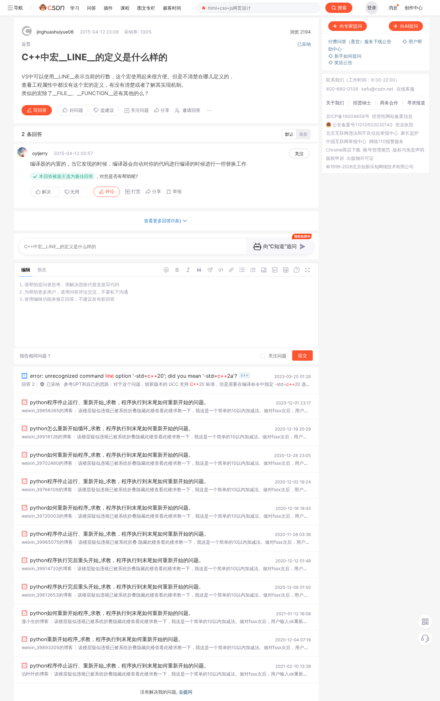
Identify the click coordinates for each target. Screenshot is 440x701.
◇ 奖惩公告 (340, 62)
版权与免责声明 (408, 149)
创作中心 (414, 7)
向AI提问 (409, 26)
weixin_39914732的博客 (47, 568)
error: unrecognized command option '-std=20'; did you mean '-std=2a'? (133, 376)
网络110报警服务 (386, 141)
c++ (244, 375)
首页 (26, 44)
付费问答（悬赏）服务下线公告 (360, 41)
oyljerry (40, 153)
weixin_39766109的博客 (47, 489)
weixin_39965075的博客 (47, 542)
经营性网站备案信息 (392, 116)
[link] (26, 44)
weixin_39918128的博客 (47, 436)
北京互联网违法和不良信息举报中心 (362, 133)
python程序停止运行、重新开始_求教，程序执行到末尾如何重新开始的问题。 (119, 402)
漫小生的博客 (35, 621)
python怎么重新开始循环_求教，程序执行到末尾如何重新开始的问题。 (112, 428)
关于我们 (335, 102)
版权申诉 (335, 158)
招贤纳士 (362, 102)
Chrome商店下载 (343, 149)
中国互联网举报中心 (346, 141)
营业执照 (404, 124)
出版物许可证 (360, 158)
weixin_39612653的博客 (47, 595)
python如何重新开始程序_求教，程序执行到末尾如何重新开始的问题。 (112, 455)
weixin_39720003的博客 (47, 516)
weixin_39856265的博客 (47, 410)
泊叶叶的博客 (35, 674)
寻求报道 (416, 102)
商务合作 (389, 102)
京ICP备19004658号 (347, 116)
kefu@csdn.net (377, 89)
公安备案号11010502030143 (362, 124)
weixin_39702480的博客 (47, 463)
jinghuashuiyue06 (55, 31)
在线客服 (406, 89)
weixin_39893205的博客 (47, 647)
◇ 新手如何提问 (344, 56)
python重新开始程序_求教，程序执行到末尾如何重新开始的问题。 (106, 639)
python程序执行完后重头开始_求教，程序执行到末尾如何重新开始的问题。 (117, 560)
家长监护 (410, 133)
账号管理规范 (376, 149)
